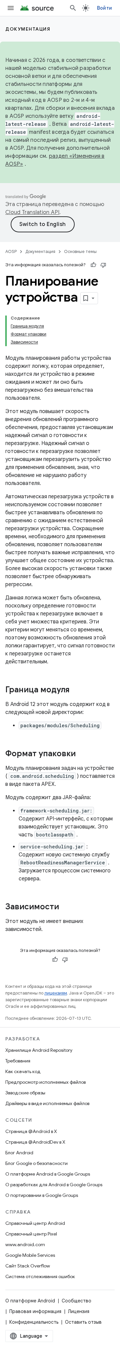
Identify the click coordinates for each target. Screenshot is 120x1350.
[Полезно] (93, 265)
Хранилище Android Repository (38, 1050)
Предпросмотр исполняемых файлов (45, 1082)
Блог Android (19, 1153)
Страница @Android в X (31, 1131)
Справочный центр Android (35, 1223)
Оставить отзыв (83, 1322)
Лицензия (78, 1311)
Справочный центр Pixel (31, 1234)
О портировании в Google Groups (41, 1195)
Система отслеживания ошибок (40, 1276)
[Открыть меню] (10, 8)
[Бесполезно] (103, 265)
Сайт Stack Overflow (27, 1266)
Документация (27, 29)
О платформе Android (30, 1300)
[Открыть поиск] (73, 8)
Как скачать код (23, 1071)
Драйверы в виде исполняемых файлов (47, 1103)
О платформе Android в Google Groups (47, 1174)
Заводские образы (25, 1093)
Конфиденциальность (33, 1322)
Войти (104, 8)
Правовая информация (35, 1311)
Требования (17, 1061)
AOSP (11, 251)
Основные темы (80, 251)
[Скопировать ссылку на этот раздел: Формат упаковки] (82, 754)
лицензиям (55, 993)
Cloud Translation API (32, 212)
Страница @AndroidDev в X (35, 1142)
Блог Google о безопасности (36, 1163)
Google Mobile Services (30, 1255)
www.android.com (25, 1244)
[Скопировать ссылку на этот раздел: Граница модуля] (76, 690)
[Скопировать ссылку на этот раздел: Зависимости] (65, 907)
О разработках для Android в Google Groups (53, 1185)
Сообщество (76, 1300)
